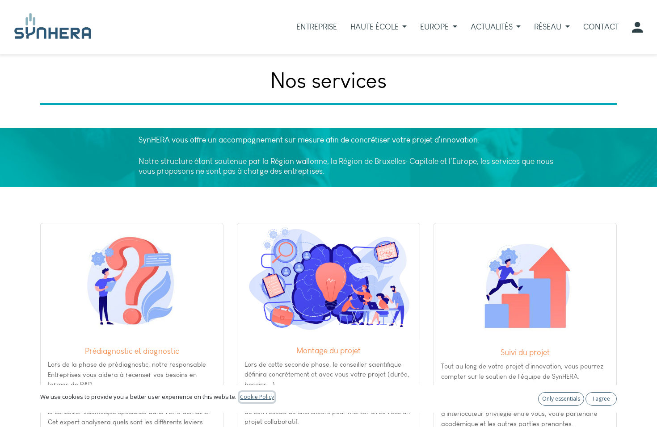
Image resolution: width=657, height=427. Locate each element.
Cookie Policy (257, 397)
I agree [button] (601, 398)
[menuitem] (317, 27)
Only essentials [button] (561, 398)
